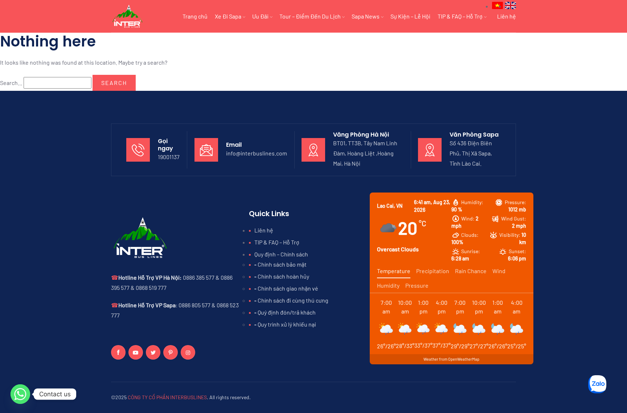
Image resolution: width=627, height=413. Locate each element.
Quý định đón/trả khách (287, 312)
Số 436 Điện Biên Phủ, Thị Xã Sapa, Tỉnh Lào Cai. (471, 153)
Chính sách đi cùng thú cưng (293, 300)
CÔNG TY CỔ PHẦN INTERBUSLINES (167, 397)
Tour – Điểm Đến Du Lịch (310, 16)
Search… (11, 82)
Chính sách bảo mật (282, 264)
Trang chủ (195, 16)
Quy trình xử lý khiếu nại (287, 324)
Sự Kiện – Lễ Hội (410, 16)
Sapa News (366, 16)
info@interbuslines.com (256, 153)
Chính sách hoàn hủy (283, 276)
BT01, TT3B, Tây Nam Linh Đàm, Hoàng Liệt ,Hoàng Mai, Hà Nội (365, 153)
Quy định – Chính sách (281, 254)
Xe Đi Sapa (228, 16)
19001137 (169, 156)
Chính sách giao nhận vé (288, 288)
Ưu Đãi (260, 16)
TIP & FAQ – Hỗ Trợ (460, 16)
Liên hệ (506, 16)
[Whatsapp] (20, 394)
